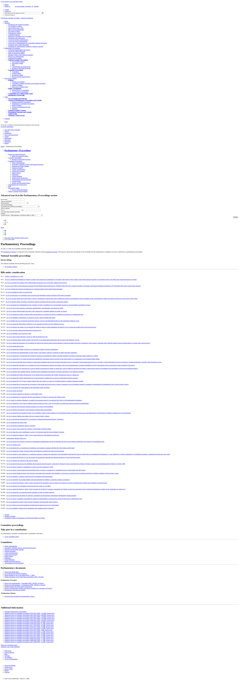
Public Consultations (14, 88)
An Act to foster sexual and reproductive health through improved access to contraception (32, 505)
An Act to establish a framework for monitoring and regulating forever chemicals (30, 508)
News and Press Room (11, 135)
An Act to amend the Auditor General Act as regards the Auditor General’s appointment (32, 349)
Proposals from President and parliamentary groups (19, 596)
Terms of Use (8, 667)
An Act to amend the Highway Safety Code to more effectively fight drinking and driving (32, 435)
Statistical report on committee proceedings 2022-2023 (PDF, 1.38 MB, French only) (29, 616)
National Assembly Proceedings (21, 102)
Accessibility (8, 657)
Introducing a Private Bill (16, 95)
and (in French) (28, 588)
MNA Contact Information (16, 29)
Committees (15, 72)
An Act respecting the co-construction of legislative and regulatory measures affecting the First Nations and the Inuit (40, 448)
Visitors (6, 131)
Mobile (6, 670)
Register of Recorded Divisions (21, 68)
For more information (7, 126)
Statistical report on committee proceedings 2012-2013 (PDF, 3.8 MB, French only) (29, 633)
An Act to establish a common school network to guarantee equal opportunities (29, 476)
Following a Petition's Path (20, 87)
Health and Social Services (20, 178)
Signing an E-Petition (18, 82)
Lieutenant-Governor (51, 252)
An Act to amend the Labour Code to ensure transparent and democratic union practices (32, 502)
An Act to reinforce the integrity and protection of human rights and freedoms (29, 410)
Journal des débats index (11, 572)
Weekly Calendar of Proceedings (18, 191)
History (6, 143)
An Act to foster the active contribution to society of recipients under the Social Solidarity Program (35, 432)
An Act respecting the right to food (16, 422)
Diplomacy (7, 141)
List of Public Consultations (20, 92)
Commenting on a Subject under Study (20, 93)
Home (6, 21)
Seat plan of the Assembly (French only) (16, 238)
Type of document (6, 201)
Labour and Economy (18, 171)
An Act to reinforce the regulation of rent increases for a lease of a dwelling (28, 486)
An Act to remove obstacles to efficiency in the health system (24, 394)
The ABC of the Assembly (12, 130)
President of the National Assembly (18, 24)
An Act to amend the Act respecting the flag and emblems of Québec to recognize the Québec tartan (35, 397)
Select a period (5, 208)
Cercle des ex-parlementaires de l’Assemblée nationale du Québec (27, 43)
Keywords (4, 199)
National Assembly (17, 168)
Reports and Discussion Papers (21, 77)
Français (6, 672)
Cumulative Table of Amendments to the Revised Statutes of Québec (24, 518)
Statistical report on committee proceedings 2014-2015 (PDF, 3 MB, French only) (28, 630)
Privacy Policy (8, 669)
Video (6, 97)
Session (3, 213)
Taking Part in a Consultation (20, 90)
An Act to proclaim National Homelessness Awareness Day (23, 330)
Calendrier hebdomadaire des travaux (19, 50)
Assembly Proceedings (15, 158)
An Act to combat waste (13, 445)
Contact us (7, 11)
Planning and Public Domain (20, 166)
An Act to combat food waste (15, 346)
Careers (6, 9)
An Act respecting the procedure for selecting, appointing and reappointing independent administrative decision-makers (41, 495)
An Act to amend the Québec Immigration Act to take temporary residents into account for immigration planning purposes (42, 378)
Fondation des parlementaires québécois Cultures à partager (25, 46)
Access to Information (10, 659)
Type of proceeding (6, 205)
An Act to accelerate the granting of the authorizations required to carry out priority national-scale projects (36, 283)
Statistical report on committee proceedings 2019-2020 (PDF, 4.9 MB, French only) (29, 622)
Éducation (7, 140)
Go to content (5, 1)
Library (6, 136)
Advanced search (9, 15)
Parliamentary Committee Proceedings (23, 103)
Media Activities (17, 105)
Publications (8, 138)
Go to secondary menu (15, 1)
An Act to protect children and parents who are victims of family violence (27, 416)
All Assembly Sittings (18, 61)
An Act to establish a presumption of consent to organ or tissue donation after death (30, 317)
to (22, 210)
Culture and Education (18, 169)
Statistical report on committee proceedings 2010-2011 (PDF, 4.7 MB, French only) (29, 637)
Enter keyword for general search (14, 13)
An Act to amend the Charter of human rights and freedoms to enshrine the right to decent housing (35, 451)
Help (5, 654)
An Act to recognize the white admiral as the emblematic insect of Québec (28, 387)
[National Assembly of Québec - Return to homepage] (17, 18)
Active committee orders (11, 536)
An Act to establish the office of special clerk (19, 292)
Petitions (11, 80)
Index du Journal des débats (16, 53)
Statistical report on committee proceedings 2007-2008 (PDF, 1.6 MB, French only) (29, 642)
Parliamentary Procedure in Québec (14, 590)
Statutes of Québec (10, 516)
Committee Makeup (14, 35)
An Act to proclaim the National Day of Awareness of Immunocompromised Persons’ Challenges (34, 419)
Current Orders (16, 73)
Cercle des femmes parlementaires (18, 40)
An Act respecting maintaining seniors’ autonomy (20, 425)
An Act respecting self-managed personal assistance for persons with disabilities (29, 406)
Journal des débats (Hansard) (16, 51)
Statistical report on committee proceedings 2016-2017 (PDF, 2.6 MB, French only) (29, 627)
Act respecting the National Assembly (15, 573)
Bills (13, 65)
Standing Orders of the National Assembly (20, 55)
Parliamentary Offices (14, 33)
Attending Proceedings (15, 58)
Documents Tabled (17, 63)
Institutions (15, 174)
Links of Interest (9, 652)
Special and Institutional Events (21, 107)
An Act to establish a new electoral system (18, 333)
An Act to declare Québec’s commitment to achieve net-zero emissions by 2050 (29, 467)
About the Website (9, 665)
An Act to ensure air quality (14, 391)
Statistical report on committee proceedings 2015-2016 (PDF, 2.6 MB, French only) (29, 628)
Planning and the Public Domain (14, 549)
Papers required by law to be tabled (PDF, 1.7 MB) (19, 575)
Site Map (7, 656)
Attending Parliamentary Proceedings (15, 611)
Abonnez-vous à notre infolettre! (10, 647)
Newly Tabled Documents (19, 190)
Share (2, 227)
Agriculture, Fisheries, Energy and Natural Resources (27, 164)
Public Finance (16, 173)
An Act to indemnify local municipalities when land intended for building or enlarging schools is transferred (38, 479)
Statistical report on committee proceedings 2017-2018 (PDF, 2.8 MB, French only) (29, 625)
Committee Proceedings (15, 70)
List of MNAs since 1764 (15, 28)
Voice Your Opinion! (10, 78)
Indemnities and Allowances (16, 38)
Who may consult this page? (9, 645)
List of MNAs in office (15, 26)
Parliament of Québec (9, 252)
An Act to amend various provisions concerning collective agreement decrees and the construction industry (37, 302)
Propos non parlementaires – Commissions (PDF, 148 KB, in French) (24, 585)
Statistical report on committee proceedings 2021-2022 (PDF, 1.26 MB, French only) (29, 618)
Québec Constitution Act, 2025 (14, 276)
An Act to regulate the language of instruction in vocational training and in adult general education (33, 289)
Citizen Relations (17, 176)
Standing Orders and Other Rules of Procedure (18, 586)
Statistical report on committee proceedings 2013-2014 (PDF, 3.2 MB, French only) (29, 632)
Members (7, 23)
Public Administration (18, 163)
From (2, 210)
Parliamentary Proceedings (12, 48)
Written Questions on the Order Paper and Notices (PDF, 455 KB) (24, 577)
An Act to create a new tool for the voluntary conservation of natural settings (28, 429)
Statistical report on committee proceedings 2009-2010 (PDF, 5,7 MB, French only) (29, 638)
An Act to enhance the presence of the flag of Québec (22, 460)
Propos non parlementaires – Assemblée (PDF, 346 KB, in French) (24, 583)
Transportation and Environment (21, 179)
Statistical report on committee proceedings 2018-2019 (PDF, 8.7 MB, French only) (29, 623)
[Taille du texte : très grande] (7, 222)
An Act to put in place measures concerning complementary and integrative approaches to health (34, 308)
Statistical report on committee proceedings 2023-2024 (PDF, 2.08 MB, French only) (29, 615)
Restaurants (7, 133)
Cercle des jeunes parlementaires (17, 41)
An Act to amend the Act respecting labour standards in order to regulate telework (30, 492)
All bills (6, 514)
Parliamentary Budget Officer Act (16, 438)
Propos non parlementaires (16, 56)
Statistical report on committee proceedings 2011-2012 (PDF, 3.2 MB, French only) (29, 635)
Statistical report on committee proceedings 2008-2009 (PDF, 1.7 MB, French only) (29, 640)
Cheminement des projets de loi (21, 66)
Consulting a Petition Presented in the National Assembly (29, 83)
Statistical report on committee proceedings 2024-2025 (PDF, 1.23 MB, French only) (29, 613)
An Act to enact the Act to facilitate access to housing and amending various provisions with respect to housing (38, 295)
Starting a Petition (17, 85)
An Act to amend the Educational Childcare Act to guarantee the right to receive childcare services (35, 324)
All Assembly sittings (10, 267)
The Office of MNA (14, 31)
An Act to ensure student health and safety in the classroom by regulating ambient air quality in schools (36, 311)
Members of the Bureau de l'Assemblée (19, 36)
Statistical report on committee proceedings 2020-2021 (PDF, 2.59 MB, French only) (29, 620)
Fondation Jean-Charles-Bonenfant (18, 45)
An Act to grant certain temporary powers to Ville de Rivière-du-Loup (27, 337)
